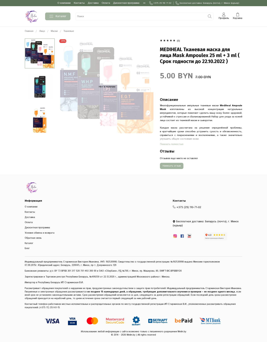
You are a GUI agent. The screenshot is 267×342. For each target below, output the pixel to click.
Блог (27, 248)
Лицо (42, 31)
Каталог (61, 16)
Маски (54, 31)
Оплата (106, 3)
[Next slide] (149, 87)
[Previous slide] (64, 87)
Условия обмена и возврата (39, 232)
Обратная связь (33, 238)
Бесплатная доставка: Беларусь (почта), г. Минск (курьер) (209, 3)
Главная (29, 31)
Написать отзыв (172, 166)
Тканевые (68, 31)
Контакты (79, 3)
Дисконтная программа (126, 3)
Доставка (93, 3)
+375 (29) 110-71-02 (188, 207)
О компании (64, 3)
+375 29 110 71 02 (162, 3)
